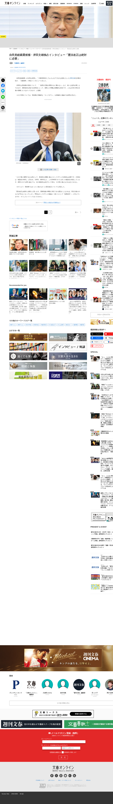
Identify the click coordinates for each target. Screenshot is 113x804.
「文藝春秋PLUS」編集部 (107, 269)
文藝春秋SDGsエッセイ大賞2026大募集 (57, 303)
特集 (45, 3)
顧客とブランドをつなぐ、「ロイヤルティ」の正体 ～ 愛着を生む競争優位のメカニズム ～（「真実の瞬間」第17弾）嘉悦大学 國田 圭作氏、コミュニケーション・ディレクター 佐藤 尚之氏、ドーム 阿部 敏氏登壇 (18, 307)
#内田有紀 (36, 324)
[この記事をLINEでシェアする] (3, 97)
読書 (81, 3)
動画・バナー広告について (64, 780)
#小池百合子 (52, 324)
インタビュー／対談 (24, 48)
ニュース (32, 48)
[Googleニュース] (65, 775)
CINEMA (75, 3)
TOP (10, 48)
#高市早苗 (28, 324)
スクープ (38, 48)
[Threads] (61, 775)
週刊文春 (55, 3)
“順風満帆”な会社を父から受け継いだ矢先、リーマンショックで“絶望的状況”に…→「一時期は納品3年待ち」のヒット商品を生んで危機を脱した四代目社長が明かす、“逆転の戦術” (38, 306)
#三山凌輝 (60, 324)
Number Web (5, 794)
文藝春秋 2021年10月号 (20, 67)
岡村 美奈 (106, 287)
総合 (107, 121)
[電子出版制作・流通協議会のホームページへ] (42, 786)
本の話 (21, 794)
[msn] (70, 775)
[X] (56, 775)
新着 (24, 3)
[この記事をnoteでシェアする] (2, 102)
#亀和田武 (44, 324)
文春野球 (93, 3)
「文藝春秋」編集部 (18, 63)
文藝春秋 (62, 3)
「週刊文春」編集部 (108, 168)
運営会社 (88, 780)
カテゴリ (38, 3)
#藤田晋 (82, 324)
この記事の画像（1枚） (49, 169)
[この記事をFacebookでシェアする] (3, 85)
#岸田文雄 (34, 70)
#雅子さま (13, 324)
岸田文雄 (72, 78)
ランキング (31, 3)
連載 (50, 3)
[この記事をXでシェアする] (3, 80)
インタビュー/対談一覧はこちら (18, 218)
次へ (76, 212)
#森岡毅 (75, 324)
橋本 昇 (105, 185)
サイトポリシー (78, 780)
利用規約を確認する (55, 752)
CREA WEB (14, 794)
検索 (102, 3)
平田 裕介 (106, 216)
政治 (29, 70)
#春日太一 (68, 324)
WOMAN (69, 3)
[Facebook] (51, 775)
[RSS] (74, 775)
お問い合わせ (51, 780)
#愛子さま (20, 324)
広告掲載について (40, 780)
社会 (24, 70)
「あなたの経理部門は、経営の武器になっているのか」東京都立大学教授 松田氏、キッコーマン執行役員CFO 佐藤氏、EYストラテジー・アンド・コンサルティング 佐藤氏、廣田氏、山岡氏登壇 (78, 307)
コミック (86, 3)
